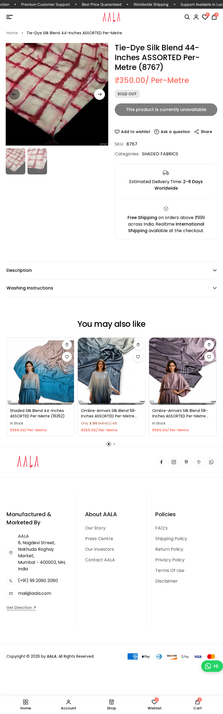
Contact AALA (100, 560)
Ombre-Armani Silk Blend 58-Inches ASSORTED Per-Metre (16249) (109, 413)
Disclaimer (166, 581)
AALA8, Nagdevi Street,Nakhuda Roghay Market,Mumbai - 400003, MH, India (42, 552)
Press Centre (99, 539)
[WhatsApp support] (211, 462)
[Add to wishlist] (67, 357)
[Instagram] (174, 462)
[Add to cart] (67, 345)
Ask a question (175, 131)
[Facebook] (161, 462)
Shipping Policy (171, 539)
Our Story (95, 528)
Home (12, 33)
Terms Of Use (169, 570)
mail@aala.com (34, 593)
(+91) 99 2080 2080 (38, 580)
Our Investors (99, 549)
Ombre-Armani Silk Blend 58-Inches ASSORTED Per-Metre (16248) (180, 413)
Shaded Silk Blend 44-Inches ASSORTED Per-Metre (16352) (37, 413)
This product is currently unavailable (166, 109)
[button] (187, 17)
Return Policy (169, 549)
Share (206, 131)
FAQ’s (161, 528)
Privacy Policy (170, 560)
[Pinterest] (186, 462)
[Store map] (199, 462)
